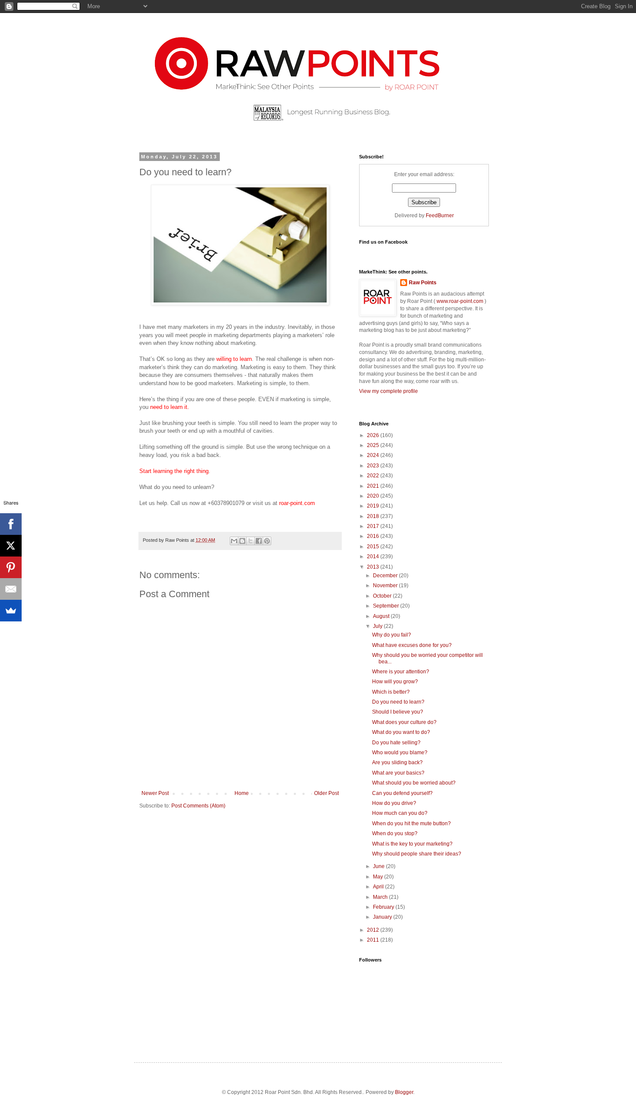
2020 (373, 496)
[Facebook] (11, 524)
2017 (373, 526)
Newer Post (155, 793)
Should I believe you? (397, 712)
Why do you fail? (391, 635)
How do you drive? (394, 803)
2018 (373, 516)
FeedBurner (440, 215)
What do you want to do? (401, 732)
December (386, 576)
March (381, 897)
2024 (373, 455)
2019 (373, 506)
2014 (373, 556)
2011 (373, 940)
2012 (373, 930)
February (384, 907)
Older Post (326, 793)
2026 (373, 435)
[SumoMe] (11, 610)
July (378, 626)
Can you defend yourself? (402, 793)
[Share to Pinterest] (267, 541)
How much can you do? (399, 813)
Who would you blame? (399, 753)
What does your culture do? (404, 722)
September (386, 606)
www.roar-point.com (460, 301)
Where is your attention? (400, 672)
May (378, 877)
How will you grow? (395, 682)
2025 (373, 445)
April (379, 887)
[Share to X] (250, 541)
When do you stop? (395, 833)
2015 (373, 547)
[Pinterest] (11, 567)
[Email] (11, 589)
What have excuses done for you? (412, 645)
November (386, 585)
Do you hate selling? (396, 743)
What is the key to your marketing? (412, 844)
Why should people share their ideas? (416, 854)
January (383, 917)
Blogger (404, 1092)
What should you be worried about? (414, 783)
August (382, 616)
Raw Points (423, 283)
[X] (11, 545)
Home (241, 793)
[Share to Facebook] (258, 541)
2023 (373, 466)
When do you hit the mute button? (411, 823)
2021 (373, 486)
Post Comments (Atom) (198, 806)
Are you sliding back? (397, 762)
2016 (373, 536)
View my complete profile (388, 391)
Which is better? (391, 692)
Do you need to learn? (398, 702)
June (379, 866)
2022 (373, 476)
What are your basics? (398, 773)
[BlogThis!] (242, 541)
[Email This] (234, 541)
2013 (373, 567)
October (383, 596)
